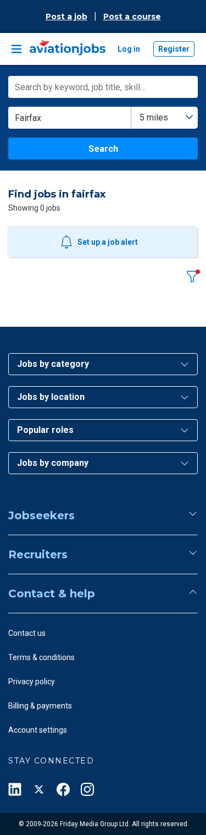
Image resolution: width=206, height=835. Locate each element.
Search (103, 149)
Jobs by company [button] (52, 463)
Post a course (132, 16)
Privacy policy (31, 681)
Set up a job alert (107, 242)
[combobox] (164, 118)
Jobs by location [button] (51, 397)
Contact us (27, 633)
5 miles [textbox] (154, 117)
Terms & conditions (41, 657)
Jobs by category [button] (53, 364)
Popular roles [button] (45, 430)
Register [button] (174, 49)
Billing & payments (40, 705)
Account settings (37, 730)
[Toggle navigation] (16, 48)
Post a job (66, 16)
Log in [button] (129, 49)
